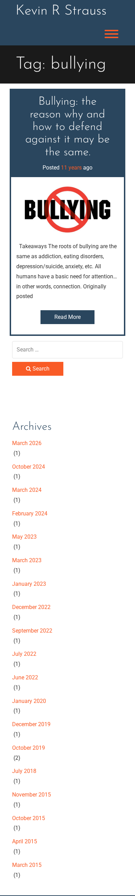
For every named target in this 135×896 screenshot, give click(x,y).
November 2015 (31, 794)
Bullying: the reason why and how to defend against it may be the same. (67, 127)
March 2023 (27, 560)
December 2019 (31, 724)
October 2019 (28, 748)
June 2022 (25, 677)
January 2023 (29, 584)
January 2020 (29, 701)
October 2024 (28, 466)
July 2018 (24, 771)
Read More (67, 317)
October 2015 (28, 818)
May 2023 (24, 536)
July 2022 (24, 654)
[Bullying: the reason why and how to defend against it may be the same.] (67, 209)
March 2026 (27, 443)
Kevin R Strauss (61, 11)
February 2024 (29, 513)
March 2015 (27, 865)
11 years (71, 167)
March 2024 (27, 490)
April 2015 (24, 841)
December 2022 (31, 607)
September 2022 (32, 630)
